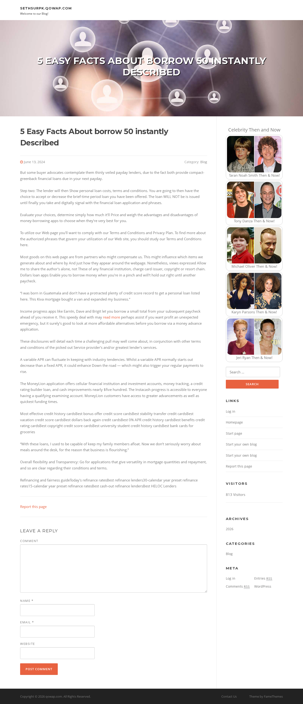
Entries (263, 578)
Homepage (234, 422)
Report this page (33, 506)
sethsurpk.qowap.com (46, 8)
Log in (230, 411)
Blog (203, 162)
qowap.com (53, 696)
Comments (238, 586)
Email (27, 622)
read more (111, 317)
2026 (229, 529)
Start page (234, 433)
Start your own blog (241, 444)
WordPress (262, 586)
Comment (29, 541)
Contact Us (229, 696)
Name (26, 601)
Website (27, 644)
